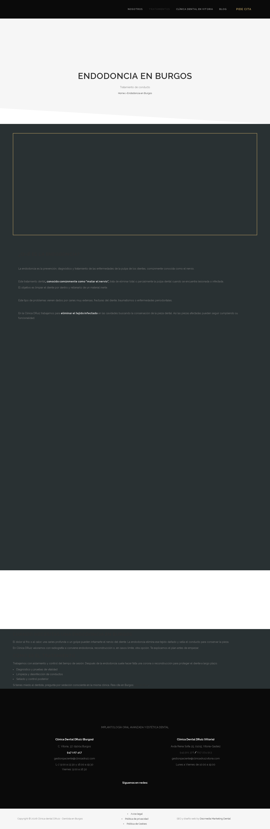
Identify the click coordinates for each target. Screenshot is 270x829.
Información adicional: (28, 502)
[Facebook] (129, 793)
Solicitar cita (21, 558)
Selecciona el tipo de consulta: (34, 463)
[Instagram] (140, 793)
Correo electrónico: (26, 454)
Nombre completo (26, 435)
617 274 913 (204, 752)
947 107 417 (51, 425)
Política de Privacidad (77, 552)
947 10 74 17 (142, 685)
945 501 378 (187, 752)
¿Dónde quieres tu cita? (29, 492)
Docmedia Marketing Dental (215, 818)
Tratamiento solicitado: (29, 473)
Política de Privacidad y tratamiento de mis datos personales (82, 522)
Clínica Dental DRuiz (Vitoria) (195, 739)
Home (121, 93)
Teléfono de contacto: (28, 444)
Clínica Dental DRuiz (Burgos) (74, 739)
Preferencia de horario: (28, 483)
